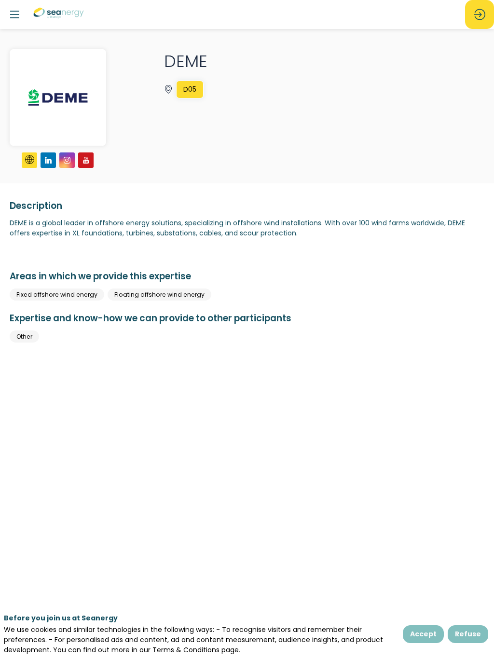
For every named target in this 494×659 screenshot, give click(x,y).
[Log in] (479, 14)
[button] (14, 14)
